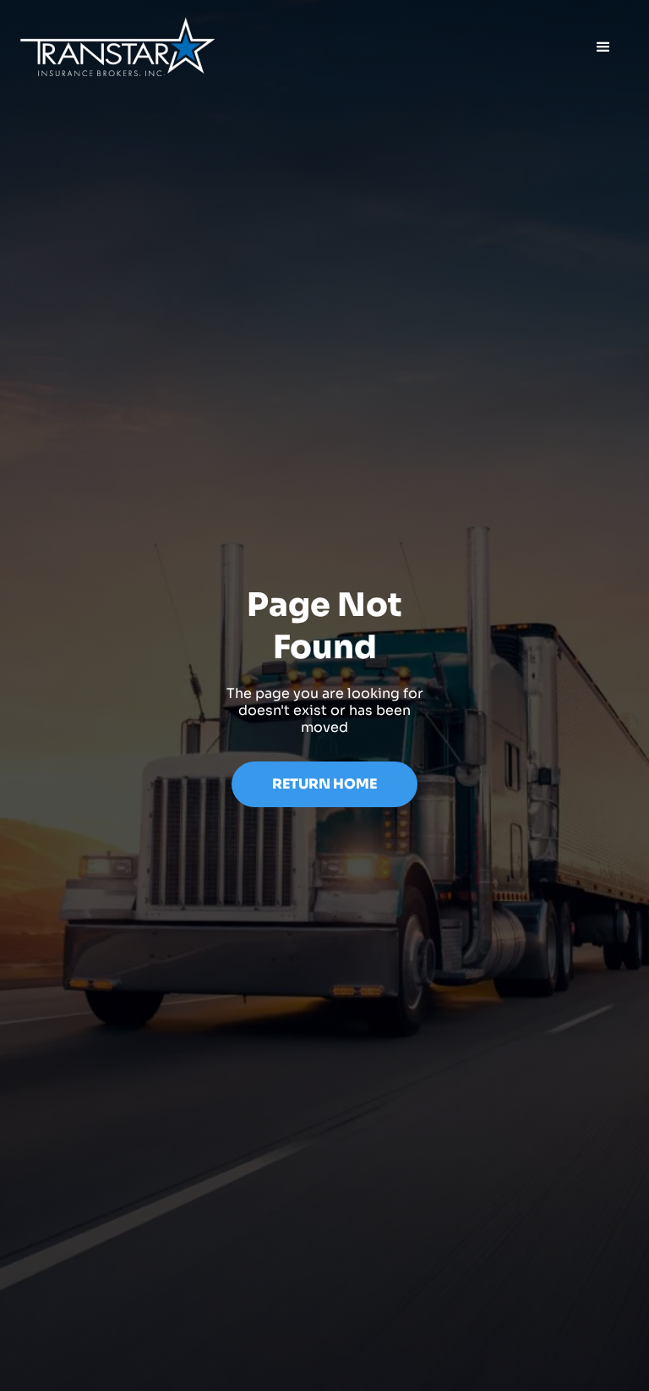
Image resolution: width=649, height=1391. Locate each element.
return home (324, 784)
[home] (117, 47)
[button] (603, 47)
